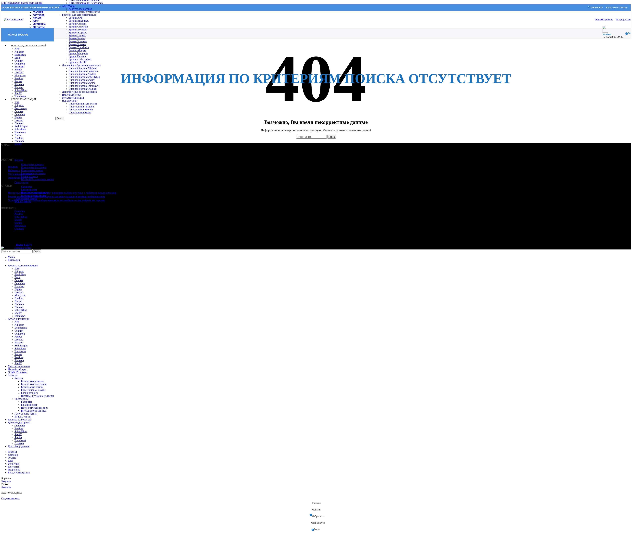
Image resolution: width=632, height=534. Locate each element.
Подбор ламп (623, 19)
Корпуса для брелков (80, 8)
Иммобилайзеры (71, 94)
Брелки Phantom (78, 41)
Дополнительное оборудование (79, 91)
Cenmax (18, 60)
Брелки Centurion (78, 26)
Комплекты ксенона (32, 164)
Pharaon (18, 87)
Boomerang (20, 108)
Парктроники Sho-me (81, 109)
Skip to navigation (11, 2)
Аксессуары (69, 5)
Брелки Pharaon (77, 44)
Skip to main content (31, 2)
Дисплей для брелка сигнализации (81, 65)
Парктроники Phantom (81, 106)
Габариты (26, 186)
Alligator (19, 51)
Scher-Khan (20, 90)
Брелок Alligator (77, 50)
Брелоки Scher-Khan (80, 59)
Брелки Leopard (77, 35)
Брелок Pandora (77, 56)
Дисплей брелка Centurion (83, 71)
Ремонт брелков (604, 19)
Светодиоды (21, 182)
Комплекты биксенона (33, 167)
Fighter (18, 69)
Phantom (19, 84)
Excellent (19, 66)
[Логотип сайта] (13, 19)
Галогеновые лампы (25, 198)
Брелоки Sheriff (77, 62)
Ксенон (18, 160)
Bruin (17, 57)
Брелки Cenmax (77, 23)
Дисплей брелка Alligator (83, 68)
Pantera (18, 81)
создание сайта (22, 248)
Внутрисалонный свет (33, 195)
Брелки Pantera (77, 38)
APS (16, 48)
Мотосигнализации (73, 97)
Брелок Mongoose (78, 53)
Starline (18, 222)
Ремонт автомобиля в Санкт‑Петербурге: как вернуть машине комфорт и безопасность (56, 196)
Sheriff (18, 93)
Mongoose (20, 75)
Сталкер (19, 443)
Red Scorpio (20, 126)
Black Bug (20, 54)
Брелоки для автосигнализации (79, 14)
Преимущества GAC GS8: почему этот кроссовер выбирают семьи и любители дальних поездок (62, 192)
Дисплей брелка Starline (82, 82)
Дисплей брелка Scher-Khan (84, 77)
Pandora (18, 78)
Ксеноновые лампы (32, 170)
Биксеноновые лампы (33, 173)
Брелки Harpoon (78, 32)
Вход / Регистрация (19, 472)
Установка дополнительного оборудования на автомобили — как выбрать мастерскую (56, 200)
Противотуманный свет (34, 192)
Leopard (18, 72)
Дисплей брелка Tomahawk (84, 85)
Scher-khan (20, 129)
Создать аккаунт (10, 498)
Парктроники (69, 100)
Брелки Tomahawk (79, 47)
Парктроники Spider (80, 112)
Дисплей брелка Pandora (82, 74)
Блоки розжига (29, 176)
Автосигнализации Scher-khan (86, 2)
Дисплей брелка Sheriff (81, 79)
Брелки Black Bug (79, 20)
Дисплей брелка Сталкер (83, 88)
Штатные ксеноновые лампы (37, 179)
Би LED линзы (22, 416)
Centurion (19, 63)
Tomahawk (20, 132)
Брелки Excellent (78, 29)
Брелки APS (75, 17)
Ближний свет (29, 189)
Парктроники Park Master (83, 103)
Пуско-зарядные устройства (84, 11)
